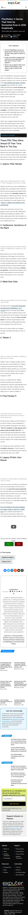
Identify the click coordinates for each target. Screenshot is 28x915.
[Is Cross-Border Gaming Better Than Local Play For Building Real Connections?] (5, 747)
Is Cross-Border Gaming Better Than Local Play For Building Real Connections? (19, 747)
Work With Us (20, 872)
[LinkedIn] (11, 568)
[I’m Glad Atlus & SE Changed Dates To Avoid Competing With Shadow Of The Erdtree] (6, 655)
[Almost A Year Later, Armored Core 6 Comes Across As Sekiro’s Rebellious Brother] (6, 674)
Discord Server (6, 719)
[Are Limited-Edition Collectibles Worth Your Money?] (5, 754)
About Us (6, 846)
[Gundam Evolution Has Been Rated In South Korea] (20, 692)
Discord (18, 867)
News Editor (5, 589)
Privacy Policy (20, 846)
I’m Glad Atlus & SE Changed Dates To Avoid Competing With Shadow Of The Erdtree (6, 663)
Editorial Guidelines (7, 852)
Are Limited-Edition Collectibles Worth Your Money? (17, 754)
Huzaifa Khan (6, 35)
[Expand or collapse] (25, 135)
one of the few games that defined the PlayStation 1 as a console (13, 307)
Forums (18, 865)
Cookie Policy (20, 849)
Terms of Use (20, 852)
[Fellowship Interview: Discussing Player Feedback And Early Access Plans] (5, 780)
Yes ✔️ (9, 542)
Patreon (6, 870)
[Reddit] (15, 568)
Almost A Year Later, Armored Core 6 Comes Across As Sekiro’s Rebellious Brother (6, 682)
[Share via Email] (18, 568)
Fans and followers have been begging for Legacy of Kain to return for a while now (12, 507)
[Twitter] (8, 568)
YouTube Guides (20, 870)
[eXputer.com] (14, 3)
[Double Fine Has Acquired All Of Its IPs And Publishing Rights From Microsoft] (5, 766)
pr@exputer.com (19, 914)
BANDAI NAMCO (8, 555)
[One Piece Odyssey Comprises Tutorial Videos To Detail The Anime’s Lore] (20, 655)
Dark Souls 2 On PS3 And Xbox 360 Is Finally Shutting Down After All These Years (20, 681)
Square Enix (7, 559)
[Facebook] (5, 568)
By (2, 35)
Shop (5, 867)
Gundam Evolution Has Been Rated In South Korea (19, 699)
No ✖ (18, 542)
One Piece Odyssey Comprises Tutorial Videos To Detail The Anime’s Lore (20, 663)
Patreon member (14, 826)
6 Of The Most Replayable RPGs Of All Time (6, 699)
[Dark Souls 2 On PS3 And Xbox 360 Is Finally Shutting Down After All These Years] (20, 674)
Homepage (7, 856)
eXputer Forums (17, 717)
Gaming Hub (7, 865)
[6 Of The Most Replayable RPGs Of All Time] (6, 692)
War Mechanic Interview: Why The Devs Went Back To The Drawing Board (18, 772)
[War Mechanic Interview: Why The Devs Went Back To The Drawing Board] (5, 773)
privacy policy (6, 808)
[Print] (22, 568)
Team (5, 849)
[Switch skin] (26, 7)
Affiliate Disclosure (19, 855)
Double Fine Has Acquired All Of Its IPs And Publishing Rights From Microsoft (19, 765)
